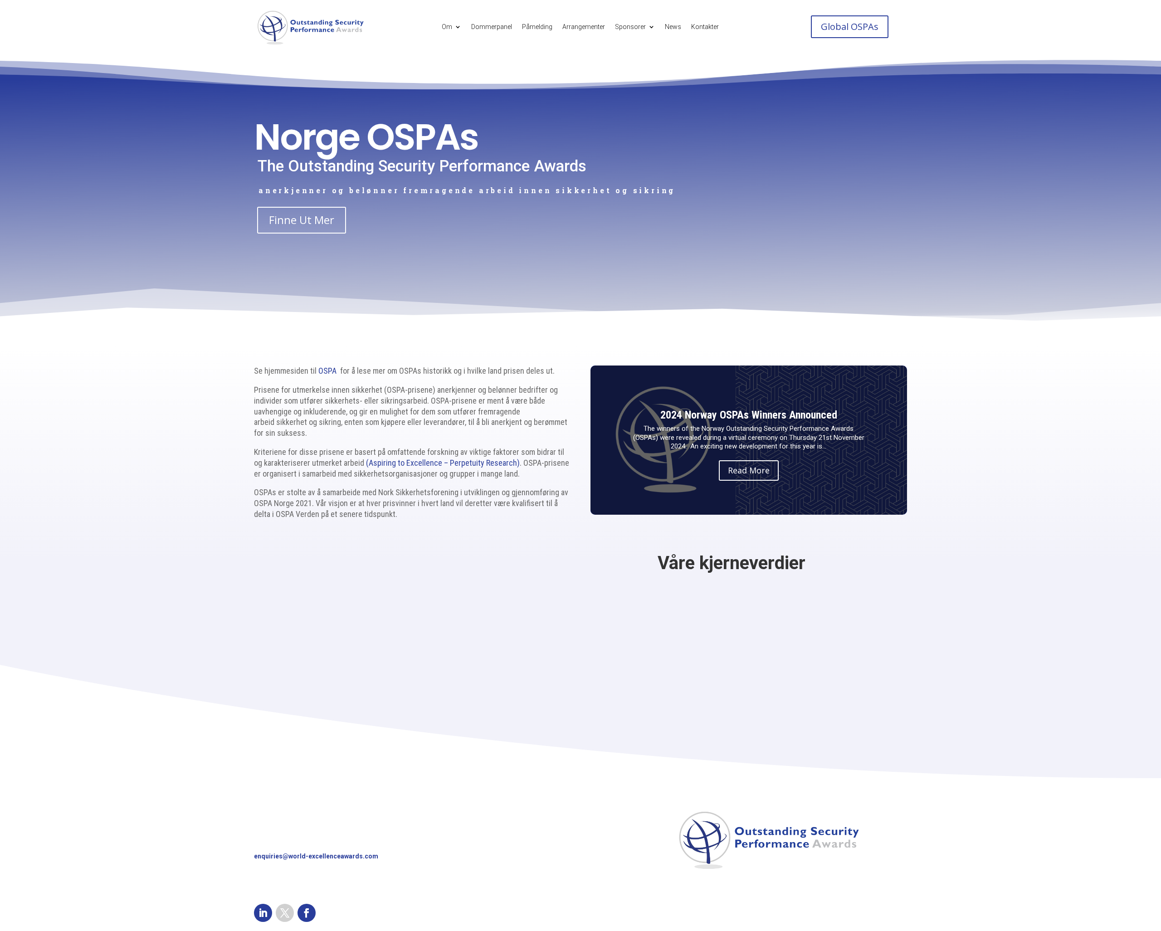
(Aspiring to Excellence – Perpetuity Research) (443, 463)
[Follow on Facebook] (307, 913)
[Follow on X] (285, 913)
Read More (749, 470)
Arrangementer (583, 27)
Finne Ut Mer (301, 219)
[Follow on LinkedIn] (263, 913)
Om (447, 27)
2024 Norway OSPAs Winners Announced (748, 415)
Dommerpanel (491, 27)
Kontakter (705, 27)
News (673, 27)
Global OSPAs (849, 26)
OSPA (327, 370)
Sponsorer (630, 27)
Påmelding (537, 27)
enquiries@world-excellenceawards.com (316, 856)
